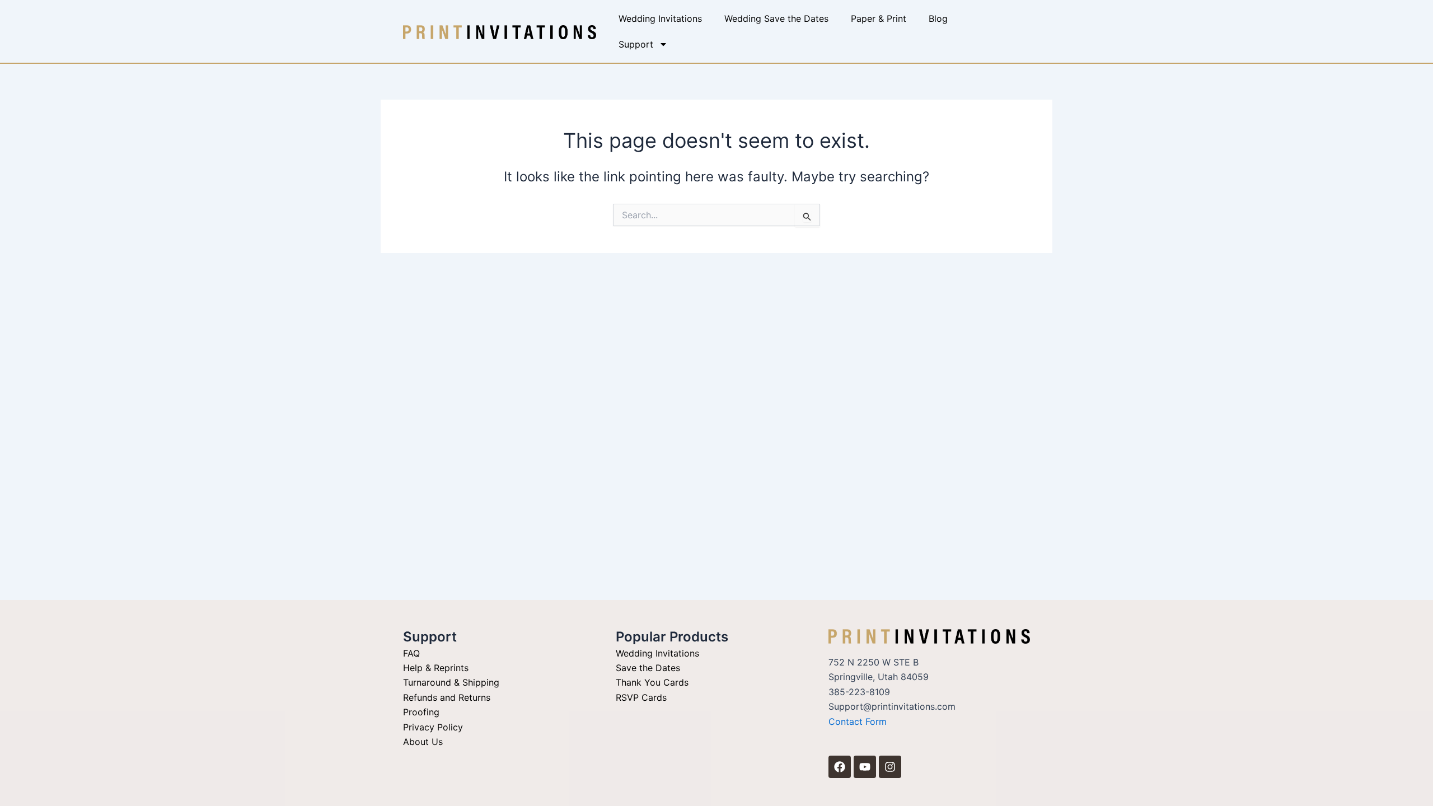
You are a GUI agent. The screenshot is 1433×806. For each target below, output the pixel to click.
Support (636, 44)
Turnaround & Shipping (451, 682)
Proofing (421, 712)
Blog (938, 18)
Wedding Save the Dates (776, 18)
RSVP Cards (641, 697)
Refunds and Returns (446, 697)
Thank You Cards (652, 682)
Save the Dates (648, 667)
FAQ (411, 653)
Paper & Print (878, 18)
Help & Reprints (436, 667)
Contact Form (857, 721)
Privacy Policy (433, 727)
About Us (423, 741)
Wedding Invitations (660, 18)
